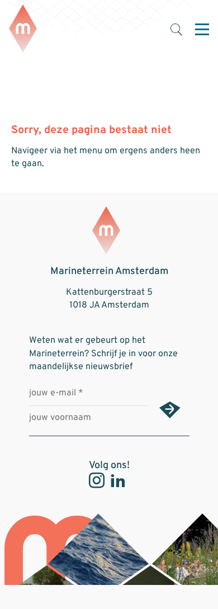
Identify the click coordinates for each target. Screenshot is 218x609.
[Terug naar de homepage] (23, 29)
